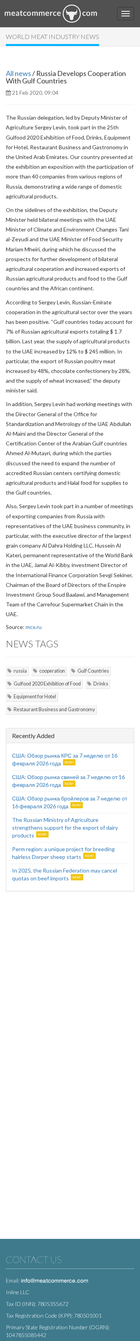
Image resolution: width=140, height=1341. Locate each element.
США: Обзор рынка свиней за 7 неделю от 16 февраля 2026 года (68, 781)
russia (20, 671)
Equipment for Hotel (35, 697)
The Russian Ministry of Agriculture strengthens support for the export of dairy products (65, 827)
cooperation (52, 671)
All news (18, 73)
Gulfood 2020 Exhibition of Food (47, 684)
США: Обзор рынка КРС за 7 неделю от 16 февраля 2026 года (64, 759)
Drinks (100, 684)
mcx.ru (34, 627)
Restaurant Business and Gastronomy (54, 709)
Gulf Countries (93, 671)
